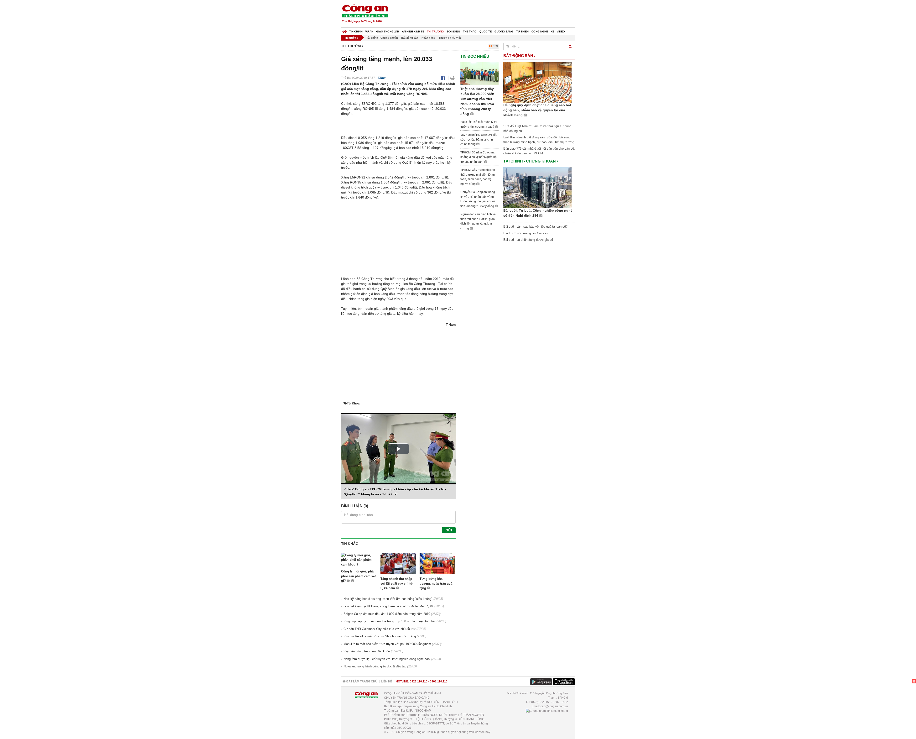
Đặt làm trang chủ (361, 681)
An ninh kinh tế (413, 31)
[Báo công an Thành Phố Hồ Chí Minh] (365, 10)
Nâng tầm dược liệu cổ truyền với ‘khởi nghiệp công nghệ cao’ (387, 659)
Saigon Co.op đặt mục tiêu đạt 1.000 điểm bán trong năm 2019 (387, 614)
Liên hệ (386, 681)
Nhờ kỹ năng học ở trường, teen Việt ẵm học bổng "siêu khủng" (388, 599)
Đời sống (453, 31)
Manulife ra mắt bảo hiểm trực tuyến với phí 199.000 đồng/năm (387, 644)
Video (561, 31)
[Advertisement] (488, 14)
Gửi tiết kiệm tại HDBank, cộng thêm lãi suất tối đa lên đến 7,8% (388, 606)
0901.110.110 (439, 681)
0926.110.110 (418, 681)
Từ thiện (522, 31)
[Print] (452, 77)
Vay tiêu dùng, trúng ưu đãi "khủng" (368, 651)
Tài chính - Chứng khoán (382, 37)
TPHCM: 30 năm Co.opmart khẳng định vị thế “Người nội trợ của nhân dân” (478, 157)
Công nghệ (539, 31)
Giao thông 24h (387, 31)
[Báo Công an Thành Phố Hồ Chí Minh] (344, 30)
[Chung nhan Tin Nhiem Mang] (547, 710)
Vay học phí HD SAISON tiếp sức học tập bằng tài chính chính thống (478, 139)
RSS (495, 46)
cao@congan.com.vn (554, 706)
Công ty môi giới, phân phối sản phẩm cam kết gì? (358, 576)
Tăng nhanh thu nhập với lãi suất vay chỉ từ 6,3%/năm (396, 583)
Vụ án (369, 31)
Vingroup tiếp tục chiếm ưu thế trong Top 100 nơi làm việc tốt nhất (390, 621)
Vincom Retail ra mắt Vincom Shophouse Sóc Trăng (380, 636)
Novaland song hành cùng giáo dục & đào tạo (375, 666)
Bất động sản (409, 37)
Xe (552, 31)
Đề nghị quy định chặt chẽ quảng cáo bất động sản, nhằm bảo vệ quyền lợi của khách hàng (537, 110)
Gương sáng (503, 31)
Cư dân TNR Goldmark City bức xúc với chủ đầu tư (380, 629)
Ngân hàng (428, 37)
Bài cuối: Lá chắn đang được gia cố (528, 239)
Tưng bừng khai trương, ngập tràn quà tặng (436, 583)
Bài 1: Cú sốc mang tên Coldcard (526, 233)
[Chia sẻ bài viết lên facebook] (443, 77)
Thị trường (435, 31)
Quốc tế (485, 31)
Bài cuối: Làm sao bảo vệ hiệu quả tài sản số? (535, 226)
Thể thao (470, 31)
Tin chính (356, 31)
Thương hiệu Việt (450, 37)
